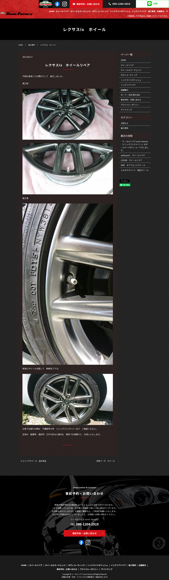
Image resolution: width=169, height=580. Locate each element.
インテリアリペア (139, 11)
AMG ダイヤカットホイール (133, 165)
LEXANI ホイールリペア (131, 160)
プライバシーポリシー (130, 104)
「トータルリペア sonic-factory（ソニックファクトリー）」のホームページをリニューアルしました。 (134, 146)
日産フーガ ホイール (105, 461)
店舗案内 (160, 11)
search (167, 11)
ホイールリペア (62, 11)
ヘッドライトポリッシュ (120, 11)
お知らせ (124, 123)
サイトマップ (126, 109)
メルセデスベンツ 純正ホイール (134, 170)
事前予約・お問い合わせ (88, 4)
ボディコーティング (100, 11)
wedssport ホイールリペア (133, 155)
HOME (51, 11)
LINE (155, 3)
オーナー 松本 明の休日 (130, 94)
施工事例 (151, 11)
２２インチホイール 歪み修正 (33, 461)
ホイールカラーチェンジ (80, 11)
